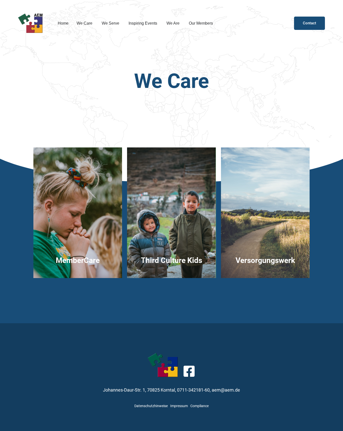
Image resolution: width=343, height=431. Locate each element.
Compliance (199, 406)
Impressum (179, 406)
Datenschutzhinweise (151, 406)
